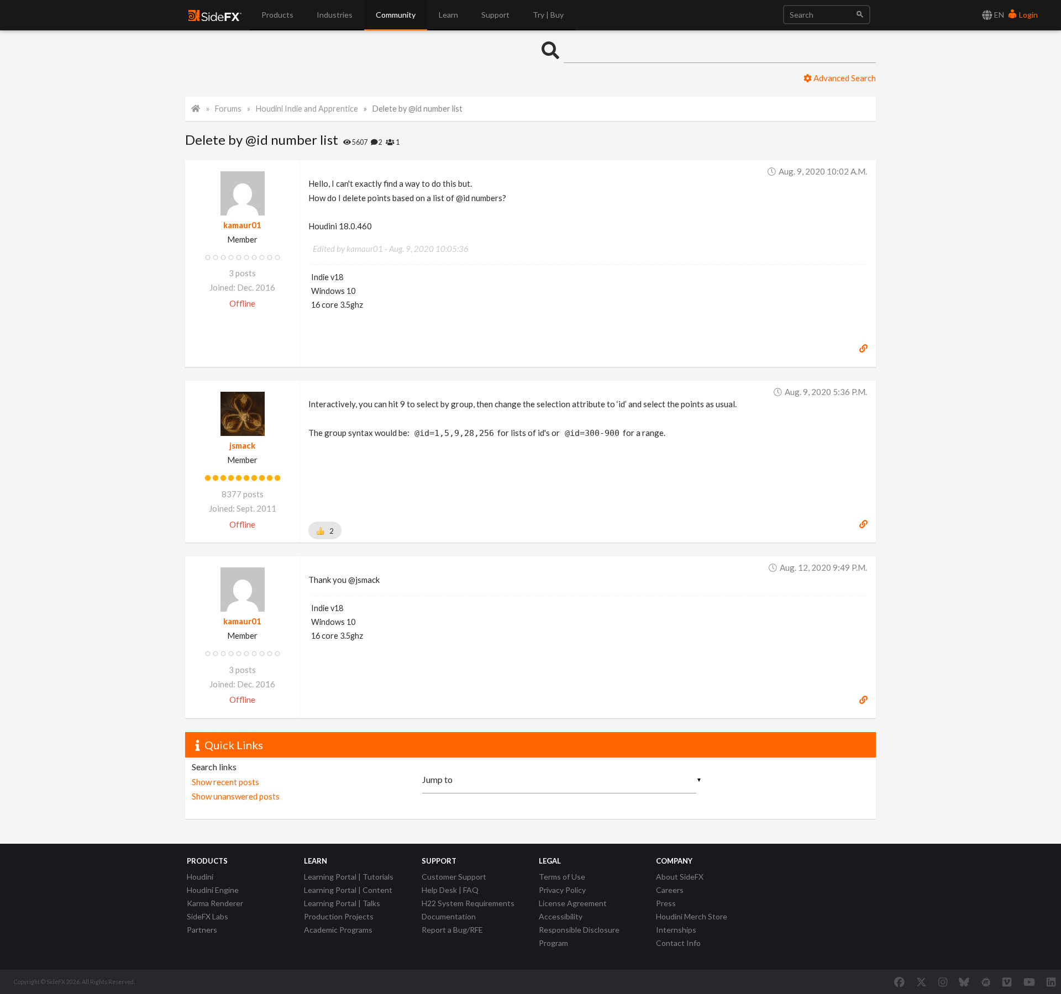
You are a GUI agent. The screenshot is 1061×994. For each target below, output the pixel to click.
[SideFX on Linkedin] (1051, 981)
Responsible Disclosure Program (579, 936)
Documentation (449, 916)
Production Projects (339, 916)
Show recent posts (225, 782)
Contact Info (678, 943)
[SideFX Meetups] (986, 981)
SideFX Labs (207, 916)
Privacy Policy (562, 890)
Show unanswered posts (236, 796)
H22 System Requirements (468, 903)
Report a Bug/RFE (452, 929)
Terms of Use (562, 876)
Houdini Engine (213, 890)
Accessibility (560, 916)
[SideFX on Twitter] (921, 981)
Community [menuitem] (396, 14)
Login (1027, 14)
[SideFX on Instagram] (942, 981)
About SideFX (679, 876)
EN (998, 14)
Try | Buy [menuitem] (548, 14)
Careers (670, 890)
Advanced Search (844, 78)
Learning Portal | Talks (342, 903)
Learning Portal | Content (348, 890)
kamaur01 (242, 225)
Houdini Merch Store (691, 916)
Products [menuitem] (277, 14)
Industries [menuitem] (335, 14)
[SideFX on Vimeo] (1006, 981)
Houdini (200, 876)
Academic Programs (338, 929)
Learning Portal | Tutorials (348, 876)
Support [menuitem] (495, 14)
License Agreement (573, 903)
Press (666, 903)
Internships (676, 929)
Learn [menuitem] (448, 14)
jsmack (242, 445)
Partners (202, 929)
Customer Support (454, 876)
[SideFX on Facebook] (899, 981)
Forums (228, 108)
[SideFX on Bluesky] (964, 981)
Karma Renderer (215, 903)
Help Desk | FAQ (450, 890)
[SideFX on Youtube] (1029, 981)
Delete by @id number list (417, 108)
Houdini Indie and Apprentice (307, 108)
